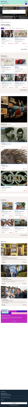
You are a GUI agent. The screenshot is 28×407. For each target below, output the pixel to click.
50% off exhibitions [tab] (13, 28)
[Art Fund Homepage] (4, 1)
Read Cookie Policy (4, 393)
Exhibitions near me (6, 16)
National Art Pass (3, 3)
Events (16, 16)
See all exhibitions (24, 49)
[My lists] (25, 1)
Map (19, 16)
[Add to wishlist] (12, 31)
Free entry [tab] (7, 28)
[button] (14, 15)
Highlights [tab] (2, 28)
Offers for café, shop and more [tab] (20, 28)
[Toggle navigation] (26, 4)
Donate (7, 3)
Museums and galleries (12, 16)
